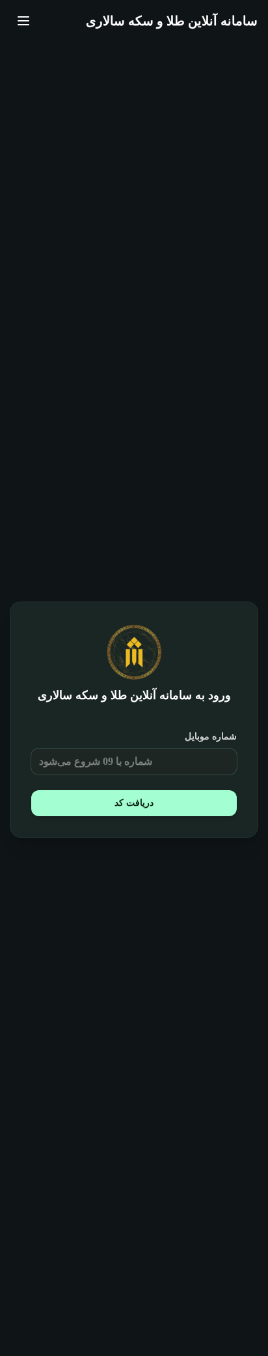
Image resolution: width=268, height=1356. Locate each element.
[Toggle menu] (23, 21)
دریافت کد (134, 803)
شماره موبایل (211, 736)
